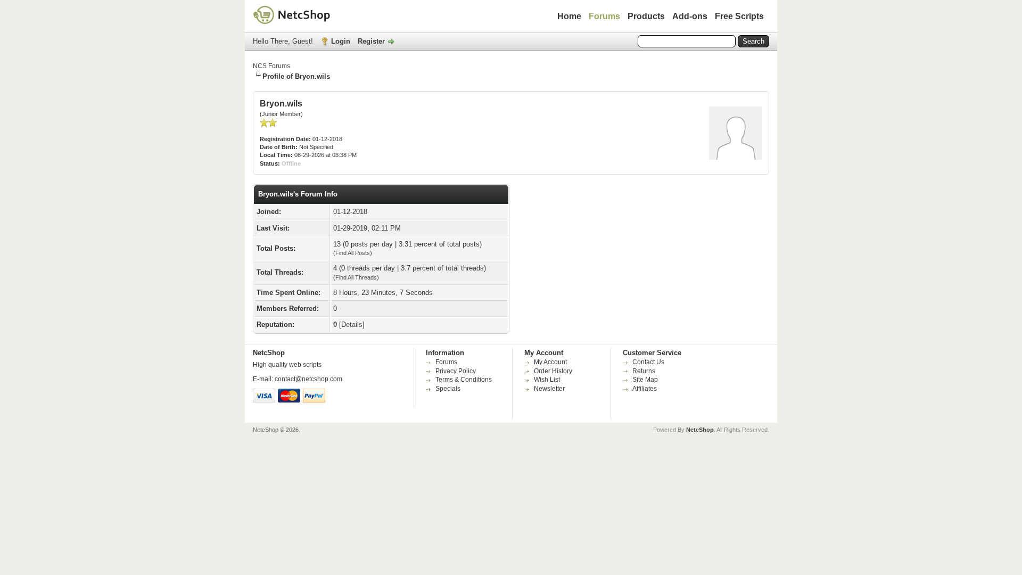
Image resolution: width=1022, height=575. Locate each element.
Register (371, 41)
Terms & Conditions (463, 379)
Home (569, 16)
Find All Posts (352, 253)
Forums (604, 16)
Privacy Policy (455, 371)
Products (646, 16)
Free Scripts (739, 16)
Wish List (547, 379)
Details (351, 324)
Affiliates (644, 388)
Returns (643, 371)
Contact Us (648, 362)
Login (340, 41)
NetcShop (700, 429)
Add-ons (689, 16)
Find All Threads (356, 277)
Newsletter (549, 388)
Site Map (645, 379)
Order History (553, 371)
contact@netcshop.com (308, 379)
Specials (447, 388)
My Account (550, 362)
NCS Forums (271, 66)
